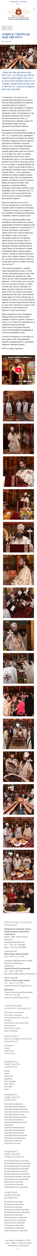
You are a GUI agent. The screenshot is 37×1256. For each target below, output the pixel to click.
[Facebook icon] (17, 4)
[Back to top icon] (33, 1252)
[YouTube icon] (19, 4)
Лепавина (8, 1045)
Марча (7, 1048)
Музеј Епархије (11, 1030)
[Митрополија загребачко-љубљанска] (18, 13)
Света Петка (9, 1053)
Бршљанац (9, 1050)
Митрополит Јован (12, 1028)
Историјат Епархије (13, 1015)
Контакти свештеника (14, 1012)
